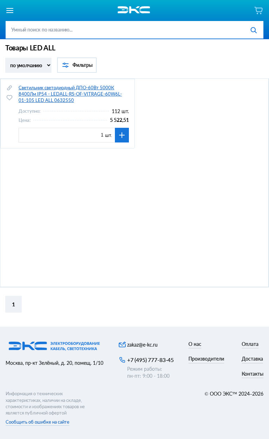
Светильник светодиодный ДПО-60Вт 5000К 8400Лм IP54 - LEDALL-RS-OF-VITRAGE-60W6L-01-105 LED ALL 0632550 (70, 94)
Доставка (252, 359)
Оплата (250, 344)
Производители (206, 359)
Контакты (252, 374)
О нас (194, 344)
